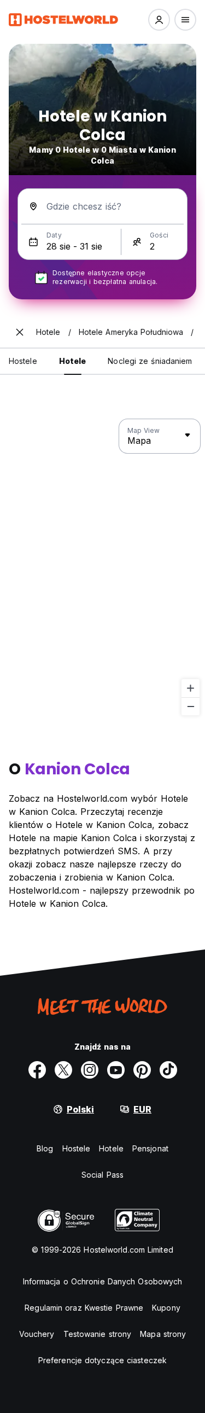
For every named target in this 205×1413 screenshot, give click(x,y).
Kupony (166, 1307)
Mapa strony (163, 1334)
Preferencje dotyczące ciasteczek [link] (102, 1360)
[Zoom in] (190, 688)
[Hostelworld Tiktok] (168, 1070)
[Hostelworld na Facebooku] (37, 1070)
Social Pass (102, 1174)
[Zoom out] (190, 706)
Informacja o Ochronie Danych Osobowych (103, 1281)
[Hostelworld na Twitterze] (63, 1070)
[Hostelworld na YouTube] (116, 1070)
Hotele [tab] (72, 361)
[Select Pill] (159, 20)
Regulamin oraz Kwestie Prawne (84, 1307)
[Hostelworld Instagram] (89, 1070)
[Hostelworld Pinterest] (142, 1070)
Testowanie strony (97, 1334)
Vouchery (37, 1334)
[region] (102, 567)
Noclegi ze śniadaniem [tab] (150, 361)
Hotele (111, 1148)
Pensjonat (150, 1148)
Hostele (76, 1148)
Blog (45, 1148)
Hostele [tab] (23, 361)
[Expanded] (20, 332)
